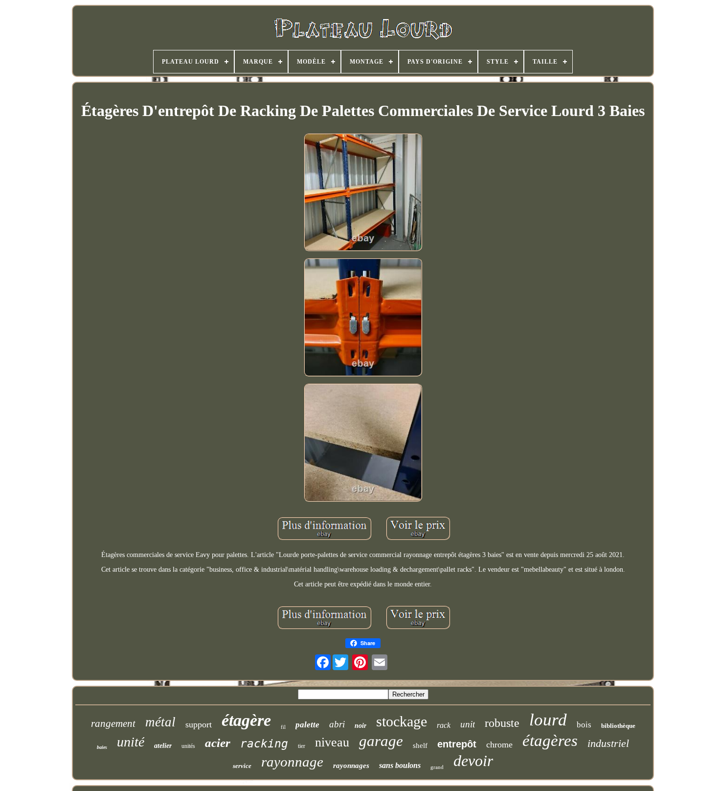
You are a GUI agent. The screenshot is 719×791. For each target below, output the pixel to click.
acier (217, 742)
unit (467, 724)
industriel (608, 743)
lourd (548, 719)
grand (437, 767)
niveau (332, 742)
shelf (420, 745)
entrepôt (456, 744)
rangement (113, 723)
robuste (502, 723)
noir (360, 725)
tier (301, 746)
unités (188, 746)
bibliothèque (618, 725)
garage (381, 740)
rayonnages (351, 765)
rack (443, 725)
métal (160, 722)
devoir (473, 760)
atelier (163, 745)
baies (102, 747)
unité (130, 741)
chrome (499, 744)
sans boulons (400, 765)
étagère (246, 720)
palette (307, 724)
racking (264, 743)
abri (337, 724)
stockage (401, 721)
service (242, 765)
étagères (550, 740)
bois (584, 724)
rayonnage (292, 761)
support (198, 724)
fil (283, 727)
